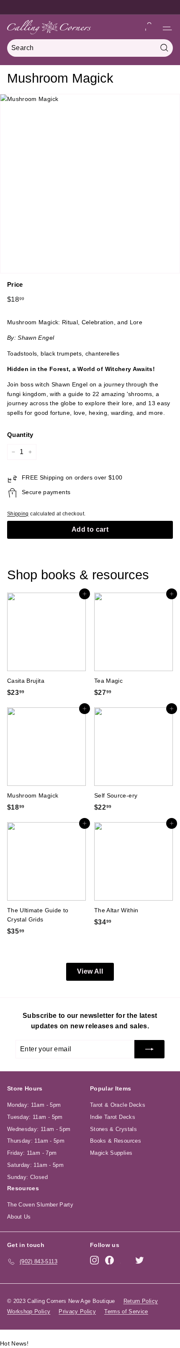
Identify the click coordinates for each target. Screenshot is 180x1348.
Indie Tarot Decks (112, 1117)
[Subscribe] (149, 1049)
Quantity (20, 434)
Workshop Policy (28, 1311)
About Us (19, 1217)
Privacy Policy (77, 1311)
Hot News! (14, 1343)
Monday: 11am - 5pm (34, 1105)
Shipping (18, 514)
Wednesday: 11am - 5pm (38, 1129)
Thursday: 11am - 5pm (35, 1141)
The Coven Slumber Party (40, 1205)
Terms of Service (126, 1311)
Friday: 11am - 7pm (32, 1153)
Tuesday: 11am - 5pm (35, 1117)
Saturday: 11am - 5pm (35, 1165)
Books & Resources (115, 1141)
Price (15, 284)
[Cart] (149, 27)
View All (90, 971)
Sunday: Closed (27, 1177)
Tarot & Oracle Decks (117, 1105)
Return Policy (140, 1301)
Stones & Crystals (113, 1129)
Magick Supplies (111, 1153)
